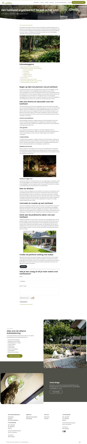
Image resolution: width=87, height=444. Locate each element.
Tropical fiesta (26, 73)
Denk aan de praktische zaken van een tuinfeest (31, 80)
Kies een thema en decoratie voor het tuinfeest (31, 68)
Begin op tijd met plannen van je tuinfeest (30, 67)
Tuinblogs (46, 2)
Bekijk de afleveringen (15, 356)
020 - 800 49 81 (11, 424)
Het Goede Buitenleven (13, 420)
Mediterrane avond (27, 74)
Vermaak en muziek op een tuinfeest (29, 79)
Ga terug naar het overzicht (26, 25)
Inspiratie (51, 2)
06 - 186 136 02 (11, 426)
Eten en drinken (24, 77)
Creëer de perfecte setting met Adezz (29, 82)
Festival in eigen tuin (28, 76)
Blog (6, 13)
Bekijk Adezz (23, 266)
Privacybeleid (29, 418)
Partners (42, 2)
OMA (80, 442)
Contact (69, 2)
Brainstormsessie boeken (78, 2)
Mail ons (10, 428)
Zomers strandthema (28, 70)
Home (2, 13)
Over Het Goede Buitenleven (60, 2)
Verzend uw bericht (23, 301)
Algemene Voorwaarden (31, 416)
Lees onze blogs (56, 391)
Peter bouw (46, 416)
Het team (46, 418)
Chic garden (26, 71)
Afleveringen (36, 2)
